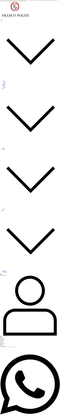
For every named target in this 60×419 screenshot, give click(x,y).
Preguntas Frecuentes (5, 271)
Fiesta (3, 86)
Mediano (3, 209)
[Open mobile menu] (0, 20)
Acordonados (4, 84)
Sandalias (5, 87)
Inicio (0, 338)
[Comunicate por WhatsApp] (30, 418)
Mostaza (1, 344)
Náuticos (3, 85)
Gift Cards (3, 210)
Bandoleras (4, 148)
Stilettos (5, 83)
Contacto (4, 270)
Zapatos (2, 338)
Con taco (5, 82)
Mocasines (4, 81)
